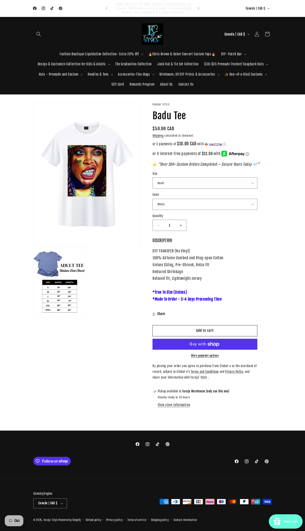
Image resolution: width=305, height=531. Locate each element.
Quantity (157, 216)
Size (155, 174)
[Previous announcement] (106, 8)
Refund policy (94, 520)
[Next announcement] (198, 8)
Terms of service (136, 520)
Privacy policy (114, 520)
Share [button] (161, 314)
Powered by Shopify (70, 520)
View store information (174, 405)
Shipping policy (160, 520)
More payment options (205, 355)
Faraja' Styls (51, 520)
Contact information (185, 520)
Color (155, 195)
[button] (38, 34)
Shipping (158, 135)
